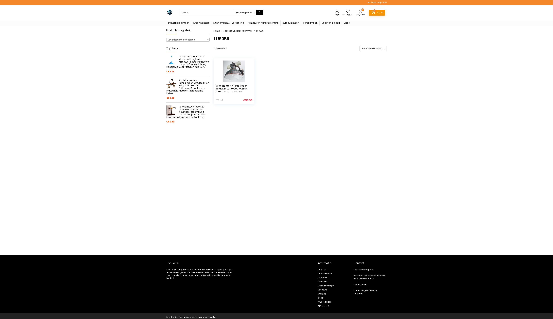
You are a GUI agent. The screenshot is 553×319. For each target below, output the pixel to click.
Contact (322, 269)
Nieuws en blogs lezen (377, 2)
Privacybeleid (324, 301)
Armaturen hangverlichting (263, 22)
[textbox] (187, 40)
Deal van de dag (330, 22)
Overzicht (322, 281)
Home (217, 30)
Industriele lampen (178, 22)
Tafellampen (310, 22)
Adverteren (323, 305)
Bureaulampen (290, 22)
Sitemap (322, 293)
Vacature (322, 289)
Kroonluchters (201, 22)
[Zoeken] (259, 12)
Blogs (347, 22)
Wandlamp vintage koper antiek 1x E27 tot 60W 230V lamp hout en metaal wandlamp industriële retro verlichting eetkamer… (232, 91)
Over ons (322, 277)
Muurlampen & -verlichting (228, 22)
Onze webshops (326, 285)
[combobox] (188, 40)
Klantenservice (325, 273)
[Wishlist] (348, 11)
